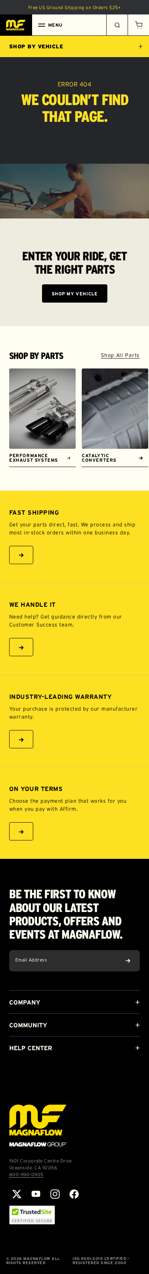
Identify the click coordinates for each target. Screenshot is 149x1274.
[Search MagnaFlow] (117, 25)
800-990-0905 (26, 1174)
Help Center (30, 1047)
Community (28, 1025)
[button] (138, 25)
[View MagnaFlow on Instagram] (55, 1194)
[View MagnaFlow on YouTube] (36, 1194)
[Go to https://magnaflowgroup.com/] (37, 1125)
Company (24, 1002)
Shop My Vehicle (75, 293)
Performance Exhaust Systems (33, 457)
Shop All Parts (120, 355)
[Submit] (128, 961)
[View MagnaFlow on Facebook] (74, 1194)
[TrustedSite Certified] (32, 1215)
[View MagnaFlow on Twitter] (16, 1194)
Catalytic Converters (99, 457)
